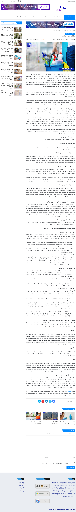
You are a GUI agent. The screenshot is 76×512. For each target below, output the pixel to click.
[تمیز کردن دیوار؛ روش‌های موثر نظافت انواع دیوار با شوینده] (67, 416)
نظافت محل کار (21, 484)
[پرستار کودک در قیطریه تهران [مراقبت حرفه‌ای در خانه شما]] (18, 64)
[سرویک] (63, 9)
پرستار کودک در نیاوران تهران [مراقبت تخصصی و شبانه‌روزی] (7, 42)
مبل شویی (22, 488)
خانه (73, 30)
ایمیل (73, 457)
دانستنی (12, 17)
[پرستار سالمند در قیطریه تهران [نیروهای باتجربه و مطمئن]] (18, 71)
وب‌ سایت (47, 457)
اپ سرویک (61, 395)
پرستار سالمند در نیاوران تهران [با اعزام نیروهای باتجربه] (7, 35)
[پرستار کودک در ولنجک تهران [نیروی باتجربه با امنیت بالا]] (18, 85)
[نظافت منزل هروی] (50, 416)
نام (74, 452)
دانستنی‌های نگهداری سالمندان (33, 17)
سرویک (69, 391)
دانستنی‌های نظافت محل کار (45, 17)
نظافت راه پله (21, 491)
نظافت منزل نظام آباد (36, 421)
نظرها (4, 23)
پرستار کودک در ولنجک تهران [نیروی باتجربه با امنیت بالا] (7, 85)
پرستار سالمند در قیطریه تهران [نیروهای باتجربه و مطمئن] (7, 71)
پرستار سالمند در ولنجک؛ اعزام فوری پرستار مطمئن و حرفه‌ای (7, 78)
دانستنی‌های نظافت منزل (69, 17)
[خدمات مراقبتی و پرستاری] (50, 24)
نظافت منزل (22, 482)
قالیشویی (22, 490)
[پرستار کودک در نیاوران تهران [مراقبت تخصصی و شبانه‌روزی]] (18, 43)
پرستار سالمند (21, 485)
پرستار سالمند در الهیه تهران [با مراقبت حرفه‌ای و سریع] (7, 28)
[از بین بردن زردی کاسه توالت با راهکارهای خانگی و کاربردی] (18, 93)
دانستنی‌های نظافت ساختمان (58, 17)
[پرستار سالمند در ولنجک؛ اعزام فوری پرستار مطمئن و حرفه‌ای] (18, 78)
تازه (19, 23)
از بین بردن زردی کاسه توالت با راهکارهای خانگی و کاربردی (7, 92)
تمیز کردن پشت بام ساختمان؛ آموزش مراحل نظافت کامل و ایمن (7, 50)
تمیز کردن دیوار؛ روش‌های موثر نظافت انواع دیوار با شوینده (67, 422)
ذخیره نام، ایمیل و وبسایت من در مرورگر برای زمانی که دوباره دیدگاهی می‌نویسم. (58, 463)
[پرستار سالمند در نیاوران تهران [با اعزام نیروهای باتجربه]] (18, 36)
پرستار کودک (21, 487)
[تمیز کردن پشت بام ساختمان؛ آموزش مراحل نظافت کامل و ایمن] (18, 50)
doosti (72, 39)
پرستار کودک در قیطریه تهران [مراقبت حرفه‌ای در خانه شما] (7, 64)
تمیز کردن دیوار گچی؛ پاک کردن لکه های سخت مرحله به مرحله (7, 57)
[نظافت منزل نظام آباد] (33, 416)
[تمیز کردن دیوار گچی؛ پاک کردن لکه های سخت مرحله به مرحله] (18, 57)
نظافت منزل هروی (54, 421)
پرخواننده (12, 23)
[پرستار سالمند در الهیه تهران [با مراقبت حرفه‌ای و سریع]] (18, 29)
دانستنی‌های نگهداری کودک (20, 17)
